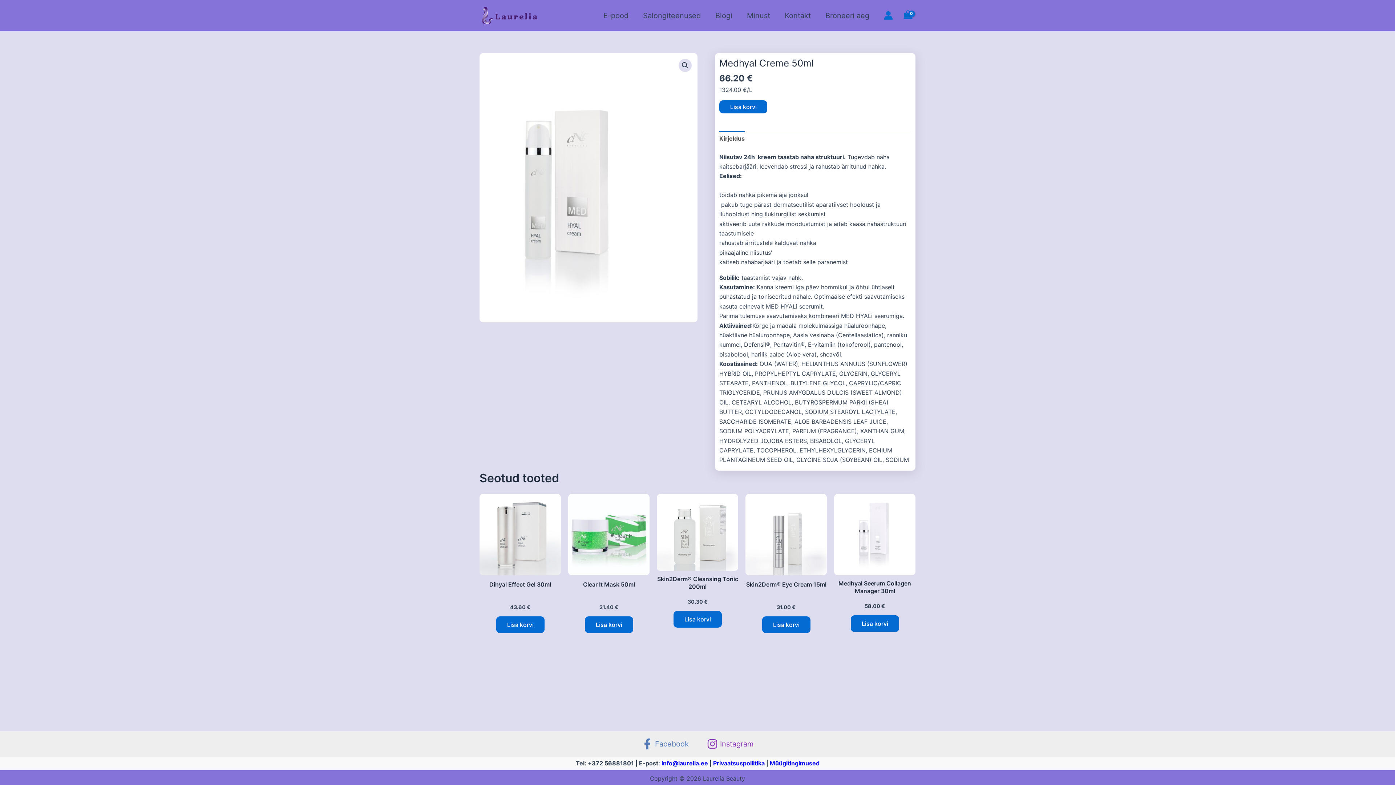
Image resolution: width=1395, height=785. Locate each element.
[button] (685, 65)
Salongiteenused (672, 15)
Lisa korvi (743, 106)
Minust (758, 15)
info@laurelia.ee (685, 763)
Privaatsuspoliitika (739, 763)
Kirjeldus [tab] (732, 138)
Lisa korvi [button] (520, 624)
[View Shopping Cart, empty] (907, 15)
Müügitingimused (795, 763)
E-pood (615, 15)
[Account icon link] (888, 15)
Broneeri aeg (847, 15)
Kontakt (798, 15)
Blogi (723, 15)
